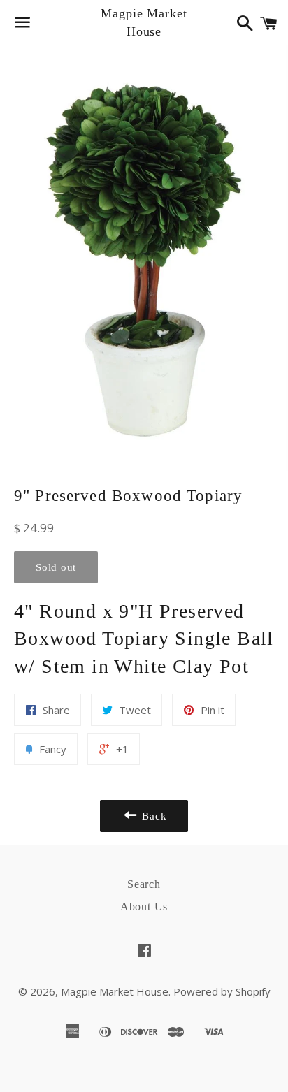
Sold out (56, 567)
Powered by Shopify (222, 991)
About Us (144, 906)
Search (144, 884)
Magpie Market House (144, 22)
